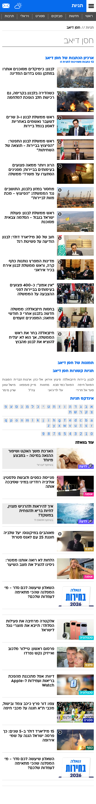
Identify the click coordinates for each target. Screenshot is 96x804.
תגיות (77, 6)
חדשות (74, 16)
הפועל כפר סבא (63, 385)
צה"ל (32, 390)
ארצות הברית (22, 379)
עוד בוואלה (84, 443)
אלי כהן (38, 379)
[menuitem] (74, 16)
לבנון (91, 379)
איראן (48, 379)
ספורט (40, 16)
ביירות (81, 379)
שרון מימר (9, 390)
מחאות (44, 385)
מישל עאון (9, 385)
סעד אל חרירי (85, 390)
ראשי (89, 16)
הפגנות (7, 379)
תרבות (9, 16)
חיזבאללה (69, 379)
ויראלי (24, 16)
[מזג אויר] (18, 6)
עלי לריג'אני (55, 390)
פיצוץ (57, 379)
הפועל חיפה (86, 385)
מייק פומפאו (27, 385)
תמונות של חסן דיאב (76, 363)
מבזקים (57, 16)
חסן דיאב (73, 28)
